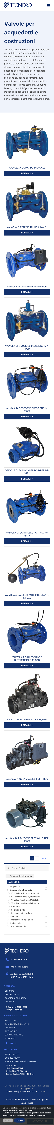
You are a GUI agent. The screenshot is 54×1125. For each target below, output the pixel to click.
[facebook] (7, 1043)
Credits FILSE (13, 1099)
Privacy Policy (13, 1091)
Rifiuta (7, 1120)
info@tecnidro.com (19, 967)
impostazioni (39, 1115)
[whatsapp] (16, 1043)
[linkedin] (12, 1043)
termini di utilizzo (30, 1091)
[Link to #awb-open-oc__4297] (48, 5)
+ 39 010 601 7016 (19, 959)
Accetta (20, 1120)
